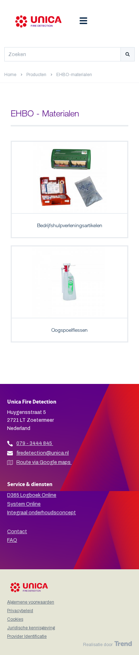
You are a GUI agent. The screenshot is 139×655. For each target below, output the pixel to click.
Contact (17, 531)
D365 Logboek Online (31, 495)
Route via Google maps (44, 462)
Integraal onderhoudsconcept (41, 512)
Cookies (15, 619)
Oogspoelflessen (69, 330)
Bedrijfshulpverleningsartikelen (69, 225)
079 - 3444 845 (34, 443)
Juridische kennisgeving (31, 627)
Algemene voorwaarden (30, 602)
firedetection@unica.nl (42, 453)
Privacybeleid (20, 610)
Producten (36, 74)
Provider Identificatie (27, 636)
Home (10, 74)
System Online (24, 504)
